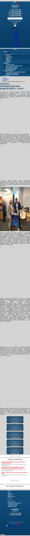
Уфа (16, 44)
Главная (5, 77)
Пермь (16, 40)
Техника (6, 63)
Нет (16, 24)
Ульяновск (16, 39)
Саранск (16, 34)
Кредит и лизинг (8, 70)
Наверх (2, 534)
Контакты (6, 75)
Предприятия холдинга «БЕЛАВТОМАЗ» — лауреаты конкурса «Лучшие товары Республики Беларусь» (13, 468)
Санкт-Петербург (16, 42)
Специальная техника (11, 68)
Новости (8, 59)
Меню (16, 49)
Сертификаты (9, 56)
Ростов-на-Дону (16, 36)
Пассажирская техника (11, 66)
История (8, 55)
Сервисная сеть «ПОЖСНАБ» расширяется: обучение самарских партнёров (13, 462)
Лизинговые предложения (12, 74)
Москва (16, 32)
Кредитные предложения (12, 73)
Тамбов (16, 38)
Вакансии (8, 58)
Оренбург (16, 35)
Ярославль (16, 46)
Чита (16, 41)
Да (14, 24)
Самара (19, 20)
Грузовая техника (10, 64)
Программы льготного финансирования (15, 72)
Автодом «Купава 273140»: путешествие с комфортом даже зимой (14, 473)
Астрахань (16, 33)
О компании (7, 54)
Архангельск (16, 45)
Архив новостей (14, 480)
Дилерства (8, 60)
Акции (5, 51)
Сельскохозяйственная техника (14, 65)
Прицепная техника (15, 453)
